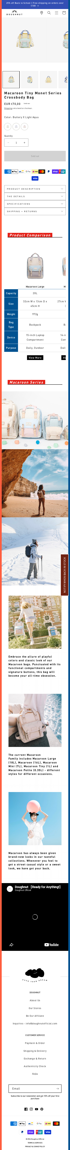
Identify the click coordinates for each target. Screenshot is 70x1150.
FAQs (35, 1073)
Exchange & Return (35, 1058)
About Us (35, 1000)
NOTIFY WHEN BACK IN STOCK (64, 575)
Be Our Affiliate (35, 1015)
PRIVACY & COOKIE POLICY (35, 1146)
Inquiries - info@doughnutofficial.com (35, 1023)
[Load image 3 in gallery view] (48, 79)
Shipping (8, 108)
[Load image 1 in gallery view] (11, 79)
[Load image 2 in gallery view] (29, 79)
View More (35, 357)
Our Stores (35, 1008)
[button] (49, 13)
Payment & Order (35, 1043)
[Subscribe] (57, 1089)
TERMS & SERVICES (35, 1143)
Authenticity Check (35, 1066)
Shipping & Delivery (35, 1050)
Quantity (8, 135)
